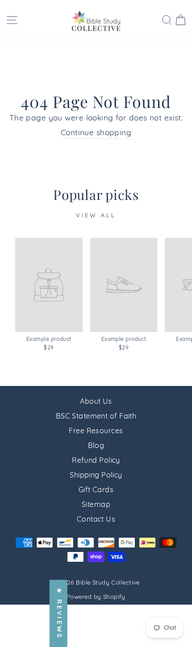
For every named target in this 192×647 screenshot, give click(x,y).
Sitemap (96, 505)
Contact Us (96, 519)
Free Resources (96, 431)
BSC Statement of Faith (96, 416)
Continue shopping (96, 133)
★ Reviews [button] (58, 613)
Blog (96, 446)
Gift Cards (96, 490)
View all (96, 216)
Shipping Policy (96, 475)
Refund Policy (96, 461)
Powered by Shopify (96, 597)
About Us (96, 402)
